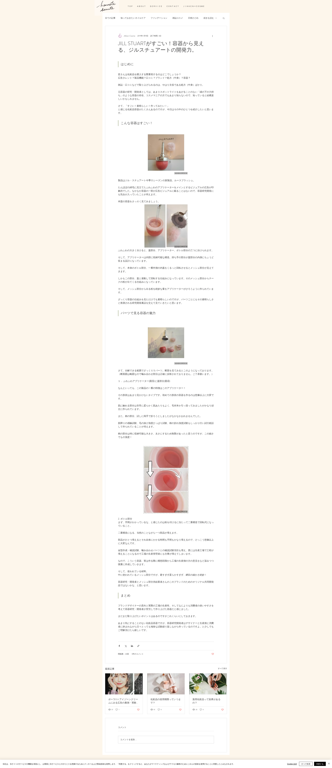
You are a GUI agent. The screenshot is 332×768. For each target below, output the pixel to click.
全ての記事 (110, 18)
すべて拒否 (305, 764)
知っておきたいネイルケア (133, 18)
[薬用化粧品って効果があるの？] (208, 683)
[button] (223, 18)
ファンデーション (159, 18)
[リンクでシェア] (138, 646)
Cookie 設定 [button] (292, 764)
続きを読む (209, 18)
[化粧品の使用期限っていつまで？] (166, 683)
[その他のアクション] (212, 35)
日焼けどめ (193, 18)
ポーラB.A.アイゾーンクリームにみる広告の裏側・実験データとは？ (123, 701)
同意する (320, 764)
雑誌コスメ (177, 18)
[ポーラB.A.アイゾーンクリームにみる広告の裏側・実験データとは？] (124, 683)
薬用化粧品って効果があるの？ (206, 701)
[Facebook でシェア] (119, 646)
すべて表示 (222, 668)
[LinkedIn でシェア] (132, 646)
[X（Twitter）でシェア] (125, 646)
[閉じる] (328, 764)
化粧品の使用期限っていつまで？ (165, 701)
